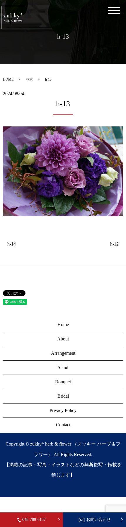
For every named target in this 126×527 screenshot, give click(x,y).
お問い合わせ (98, 519)
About (63, 338)
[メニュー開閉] (114, 10)
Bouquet (63, 381)
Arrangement (63, 353)
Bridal (63, 396)
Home (63, 324)
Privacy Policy (63, 410)
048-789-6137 (34, 519)
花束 (29, 79)
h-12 (114, 243)
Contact (63, 424)
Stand (63, 367)
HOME (8, 79)
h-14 (11, 243)
